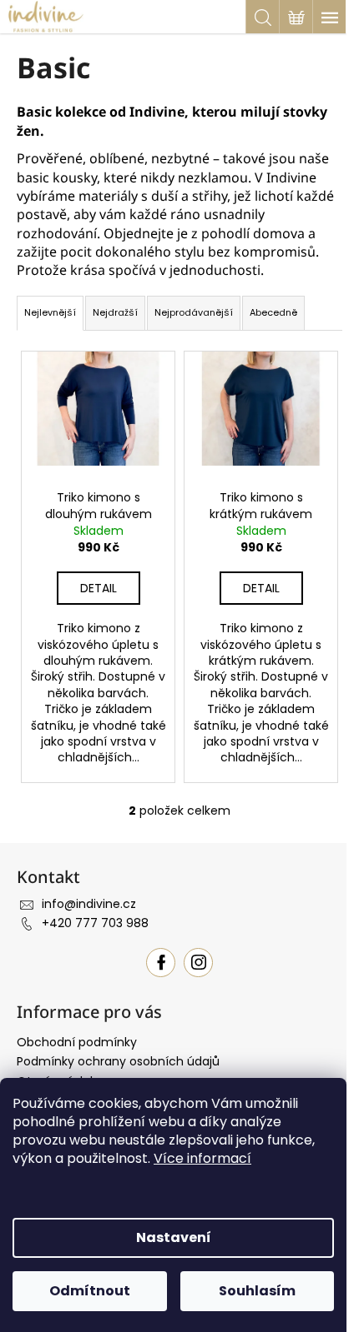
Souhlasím (257, 1290)
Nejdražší (115, 312)
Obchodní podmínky (77, 1042)
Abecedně (273, 312)
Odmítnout (89, 1290)
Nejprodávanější (193, 312)
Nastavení (173, 1237)
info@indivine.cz (89, 903)
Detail (98, 588)
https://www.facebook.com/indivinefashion (160, 962)
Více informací (202, 1158)
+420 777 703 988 (95, 923)
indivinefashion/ (198, 962)
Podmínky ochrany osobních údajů (118, 1061)
